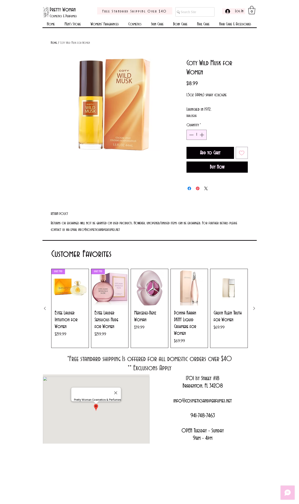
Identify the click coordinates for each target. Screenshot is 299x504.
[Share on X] (206, 188)
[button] (251, 10)
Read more (191, 115)
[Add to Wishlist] (242, 153)
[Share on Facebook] (189, 188)
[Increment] (202, 135)
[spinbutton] (197, 135)
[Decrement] (191, 135)
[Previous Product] (44, 308)
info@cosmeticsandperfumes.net (202, 401)
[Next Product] (254, 308)
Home (54, 43)
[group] (149, 308)
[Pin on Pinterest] (197, 188)
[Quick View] (149, 287)
